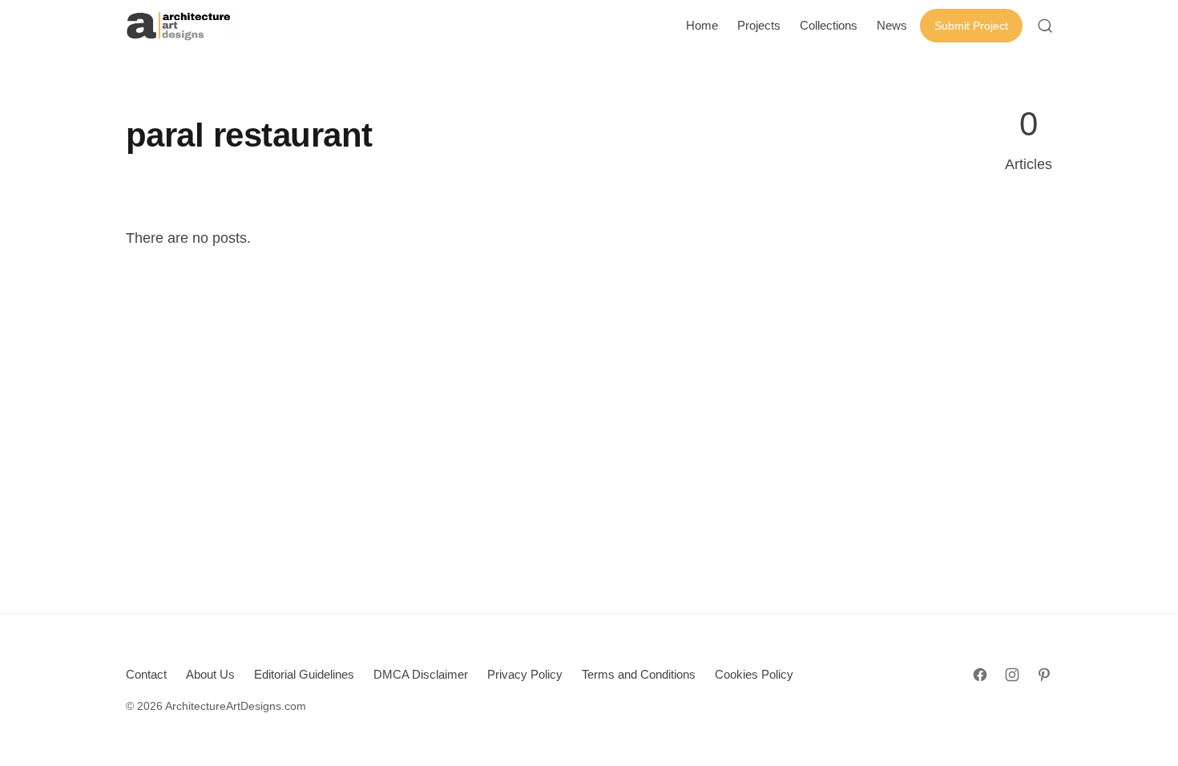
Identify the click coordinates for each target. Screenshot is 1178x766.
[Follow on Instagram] (1012, 674)
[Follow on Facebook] (980, 674)
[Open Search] (1045, 26)
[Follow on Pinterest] (1044, 674)
